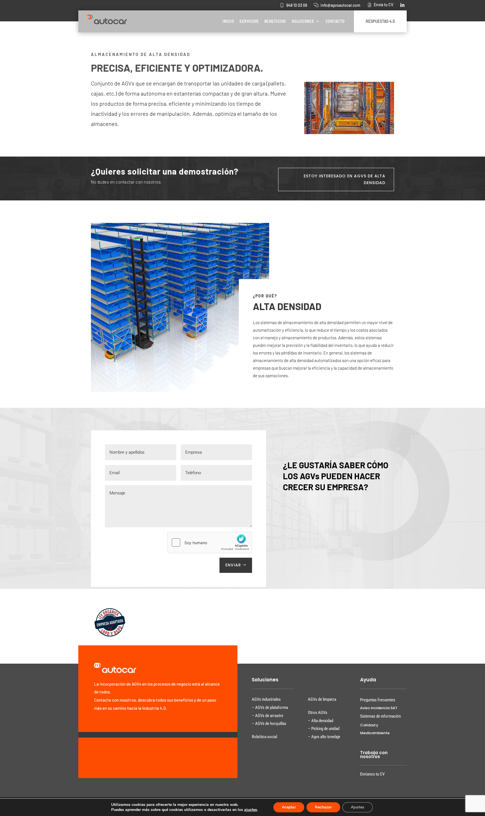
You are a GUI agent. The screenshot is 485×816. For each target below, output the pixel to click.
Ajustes (357, 807)
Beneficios (275, 21)
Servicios (249, 21)
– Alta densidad (320, 720)
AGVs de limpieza (322, 699)
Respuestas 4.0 (380, 21)
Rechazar (323, 807)
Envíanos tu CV (372, 774)
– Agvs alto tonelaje (324, 736)
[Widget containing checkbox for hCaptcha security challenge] (209, 542)
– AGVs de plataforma (270, 707)
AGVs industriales (266, 699)
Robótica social (264, 736)
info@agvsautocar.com (340, 5)
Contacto (335, 21)
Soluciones (303, 21)
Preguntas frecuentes (377, 699)
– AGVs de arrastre (267, 715)
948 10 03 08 (296, 5)
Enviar (233, 565)
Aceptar (289, 807)
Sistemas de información (380, 716)
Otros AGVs (317, 712)
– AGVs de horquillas (269, 723)
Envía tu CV (383, 4)
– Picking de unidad (323, 728)
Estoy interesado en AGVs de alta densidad (344, 179)
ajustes (250, 809)
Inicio (228, 21)
